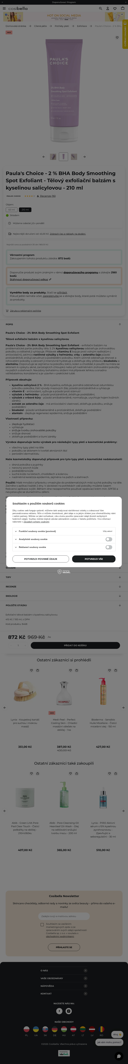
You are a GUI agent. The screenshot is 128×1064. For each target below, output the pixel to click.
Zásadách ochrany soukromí (36, 522)
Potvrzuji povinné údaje (40, 559)
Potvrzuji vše (94, 559)
